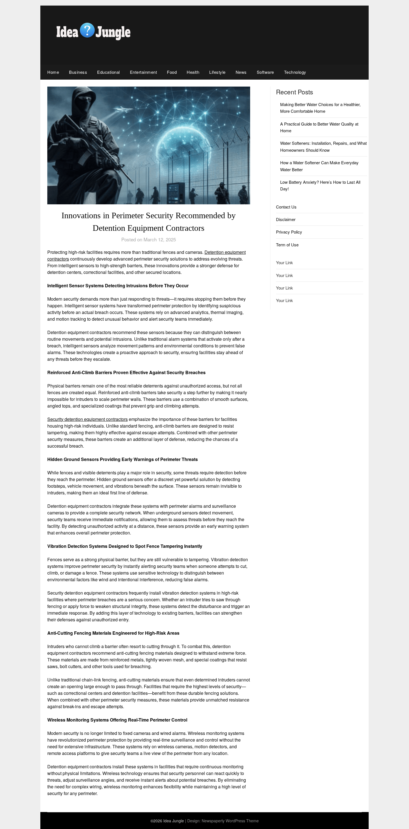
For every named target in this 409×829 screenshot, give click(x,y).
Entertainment (143, 72)
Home (53, 72)
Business (78, 72)
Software (265, 72)
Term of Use (287, 244)
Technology (295, 72)
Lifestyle (217, 72)
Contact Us (286, 207)
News (241, 72)
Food (172, 72)
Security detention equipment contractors (87, 419)
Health (193, 72)
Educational (108, 72)
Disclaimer (285, 219)
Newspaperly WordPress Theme (230, 820)
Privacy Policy (289, 232)
